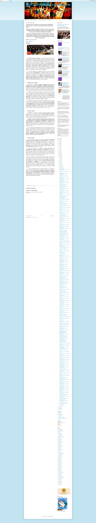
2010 (59, 140)
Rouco (59, 473)
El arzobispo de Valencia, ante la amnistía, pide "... (63, 265)
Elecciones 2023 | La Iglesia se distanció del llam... (63, 187)
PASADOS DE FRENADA (65, 95)
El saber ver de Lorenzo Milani (63, 230)
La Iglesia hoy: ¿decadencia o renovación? (63, 287)
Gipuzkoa (59, 444)
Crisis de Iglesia (60, 436)
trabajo (59, 484)
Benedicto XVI (60, 431)
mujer (59, 483)
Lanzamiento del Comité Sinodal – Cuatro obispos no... (63, 246)
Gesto (59, 443)
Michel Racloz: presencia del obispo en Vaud (65, 51)
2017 (59, 148)
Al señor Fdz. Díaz (64, 89)
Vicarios (59, 478)
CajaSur (59, 433)
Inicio (41, 215)
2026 (59, 409)
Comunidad (59, 434)
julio (59, 163)
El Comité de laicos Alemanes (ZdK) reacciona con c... (64, 359)
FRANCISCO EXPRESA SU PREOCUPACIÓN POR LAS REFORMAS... (63, 333)
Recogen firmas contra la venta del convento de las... (63, 400)
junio (60, 162)
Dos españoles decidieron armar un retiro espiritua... (64, 252)
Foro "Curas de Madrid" (61, 417)
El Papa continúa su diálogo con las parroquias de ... (64, 295)
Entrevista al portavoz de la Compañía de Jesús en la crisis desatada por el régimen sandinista (66, 83)
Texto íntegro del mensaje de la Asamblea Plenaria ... (63, 378)
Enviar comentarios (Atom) (33, 217)
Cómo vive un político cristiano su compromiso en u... (63, 363)
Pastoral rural (60, 467)
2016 (59, 147)
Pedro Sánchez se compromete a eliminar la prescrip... (63, 276)
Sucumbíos (59, 476)
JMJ (58, 450)
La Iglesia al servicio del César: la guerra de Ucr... (63, 202)
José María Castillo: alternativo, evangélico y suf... (63, 278)
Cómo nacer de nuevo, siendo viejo (64, 306)
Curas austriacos (60, 415)
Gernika (59, 442)
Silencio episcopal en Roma (63, 402)
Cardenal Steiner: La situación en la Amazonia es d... (64, 177)
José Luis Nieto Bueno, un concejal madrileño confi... (64, 387)
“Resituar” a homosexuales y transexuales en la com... (63, 291)
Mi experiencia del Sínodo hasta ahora (64, 247)
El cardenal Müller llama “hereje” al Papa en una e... (64, 235)
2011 (59, 141)
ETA (58, 437)
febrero (60, 157)
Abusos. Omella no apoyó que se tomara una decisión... (63, 204)
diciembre (60, 405)
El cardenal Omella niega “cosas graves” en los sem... (63, 398)
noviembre (60, 168)
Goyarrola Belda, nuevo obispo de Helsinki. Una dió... (63, 338)
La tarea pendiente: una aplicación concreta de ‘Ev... (63, 303)
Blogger (53, 516)
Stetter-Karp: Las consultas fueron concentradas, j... (63, 259)
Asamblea (59, 429)
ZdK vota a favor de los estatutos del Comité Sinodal (64, 365)
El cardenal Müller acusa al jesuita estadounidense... (63, 173)
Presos (59, 471)
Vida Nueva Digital (33, 39)
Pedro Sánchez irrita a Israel (63, 368)
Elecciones (59, 438)
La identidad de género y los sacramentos (63, 285)
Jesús (59, 451)
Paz (58, 468)
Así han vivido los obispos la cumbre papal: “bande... (64, 397)
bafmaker (60, 425)
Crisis (59, 435)
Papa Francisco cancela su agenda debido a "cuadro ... (64, 367)
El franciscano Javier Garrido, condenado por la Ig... (63, 340)
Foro (59, 440)
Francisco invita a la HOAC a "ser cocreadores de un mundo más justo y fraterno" (66, 72)
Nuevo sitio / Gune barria (65, 42)
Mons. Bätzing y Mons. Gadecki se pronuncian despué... (63, 395)
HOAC (59, 445)
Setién (59, 475)
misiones (59, 482)
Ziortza (59, 480)
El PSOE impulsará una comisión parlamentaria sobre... (63, 196)
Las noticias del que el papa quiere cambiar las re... (64, 190)
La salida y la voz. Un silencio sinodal (64, 240)
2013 (59, 143)
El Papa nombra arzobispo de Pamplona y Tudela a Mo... (63, 231)
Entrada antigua (52, 215)
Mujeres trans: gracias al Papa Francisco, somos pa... (63, 314)
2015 (59, 146)
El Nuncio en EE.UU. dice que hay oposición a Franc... (63, 181)
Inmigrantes (59, 449)
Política (59, 470)
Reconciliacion (60, 472)
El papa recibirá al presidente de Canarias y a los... (63, 326)
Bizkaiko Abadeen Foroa (62, 422)
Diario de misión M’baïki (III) (66, 77)
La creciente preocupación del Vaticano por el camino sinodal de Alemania (66, 58)
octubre (60, 167)
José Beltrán (30, 41)
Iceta (59, 448)
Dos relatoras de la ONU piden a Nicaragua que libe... (63, 215)
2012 (59, 142)
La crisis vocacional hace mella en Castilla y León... (63, 268)
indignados (59, 481)
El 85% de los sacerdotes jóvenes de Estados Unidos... (64, 226)
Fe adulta (59, 416)
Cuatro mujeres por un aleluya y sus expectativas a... (64, 385)
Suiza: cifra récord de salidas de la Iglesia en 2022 (63, 213)
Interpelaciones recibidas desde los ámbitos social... (64, 381)
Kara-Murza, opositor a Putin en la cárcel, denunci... (63, 198)
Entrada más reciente (29, 215)
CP (58, 432)
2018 (59, 149)
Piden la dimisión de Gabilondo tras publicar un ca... (64, 383)
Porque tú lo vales (61, 307)
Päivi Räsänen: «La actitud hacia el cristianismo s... (64, 330)
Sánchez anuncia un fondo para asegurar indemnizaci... (63, 282)
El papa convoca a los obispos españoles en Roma (63, 185)
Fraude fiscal (60, 441)
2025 (59, 408)
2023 (59, 155)
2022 (59, 154)
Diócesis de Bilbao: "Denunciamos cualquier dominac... (63, 348)
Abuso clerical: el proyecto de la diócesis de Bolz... (63, 311)
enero (60, 156)
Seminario (59, 474)
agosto (60, 164)
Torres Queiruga (60, 477)
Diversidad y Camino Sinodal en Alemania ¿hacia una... (63, 337)
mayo (60, 161)
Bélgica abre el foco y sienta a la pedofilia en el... (63, 266)
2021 (59, 153)
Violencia (59, 479)
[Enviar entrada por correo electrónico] (33, 185)
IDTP (59, 447)
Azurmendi (59, 430)
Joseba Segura (60, 452)
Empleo (59, 439)
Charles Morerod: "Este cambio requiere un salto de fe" (66, 65)
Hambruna (59, 446)
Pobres (59, 469)
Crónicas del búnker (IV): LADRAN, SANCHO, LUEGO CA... (64, 233)
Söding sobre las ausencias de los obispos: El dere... (63, 261)
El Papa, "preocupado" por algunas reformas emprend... (64, 335)
